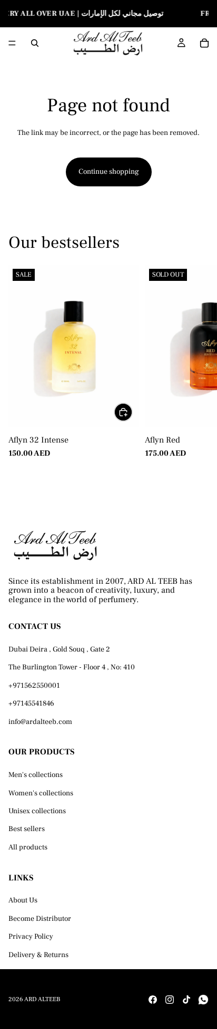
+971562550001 (34, 685)
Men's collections (35, 775)
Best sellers (26, 829)
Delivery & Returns (38, 954)
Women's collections (40, 792)
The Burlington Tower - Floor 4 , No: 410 (71, 667)
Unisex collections (37, 811)
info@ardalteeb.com (40, 721)
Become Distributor (39, 918)
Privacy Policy (30, 936)
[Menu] (12, 44)
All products (27, 847)
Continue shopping (108, 171)
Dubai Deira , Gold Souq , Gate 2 (59, 649)
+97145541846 (31, 703)
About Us (22, 900)
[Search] (34, 43)
